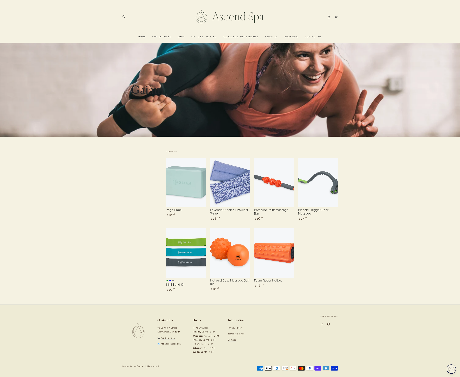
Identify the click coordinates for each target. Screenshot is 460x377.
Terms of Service (236, 333)
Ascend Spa (135, 366)
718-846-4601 (168, 338)
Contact (232, 340)
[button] (124, 17)
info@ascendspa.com (171, 344)
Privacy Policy (235, 328)
